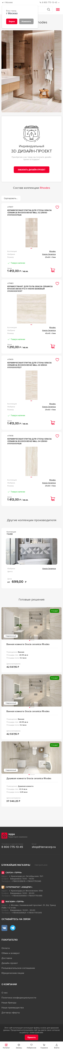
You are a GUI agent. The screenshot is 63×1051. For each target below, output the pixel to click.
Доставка (6, 958)
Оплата (5, 948)
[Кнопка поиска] (48, 9)
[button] (56, 1046)
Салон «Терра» (14, 872)
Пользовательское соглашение (18, 968)
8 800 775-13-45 (12, 847)
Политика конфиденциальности (18, 997)
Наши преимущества (12, 1007)
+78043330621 (19, 912)
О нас (4, 992)
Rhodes (52, 251)
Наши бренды (8, 1002)
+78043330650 (19, 895)
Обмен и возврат (10, 953)
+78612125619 (18, 881)
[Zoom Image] (31, 71)
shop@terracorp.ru (44, 847)
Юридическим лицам (12, 973)
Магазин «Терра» (15, 901)
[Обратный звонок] (59, 2)
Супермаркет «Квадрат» (19, 887)
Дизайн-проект (9, 963)
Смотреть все (41, 865)
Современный (11, 636)
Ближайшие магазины (15, 865)
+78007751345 (33, 881)
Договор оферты (10, 1012)
